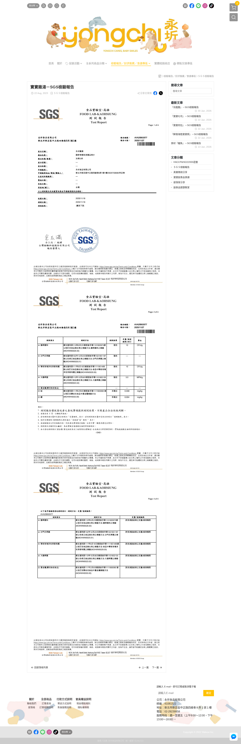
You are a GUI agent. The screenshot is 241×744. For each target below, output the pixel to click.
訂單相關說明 (46, 707)
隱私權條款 (83, 707)
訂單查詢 (46, 703)
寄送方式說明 (64, 703)
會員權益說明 (83, 699)
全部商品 (46, 699)
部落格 (31, 707)
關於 (31, 699)
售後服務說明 (64, 707)
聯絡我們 (31, 703)
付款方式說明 (64, 699)
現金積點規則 (83, 703)
